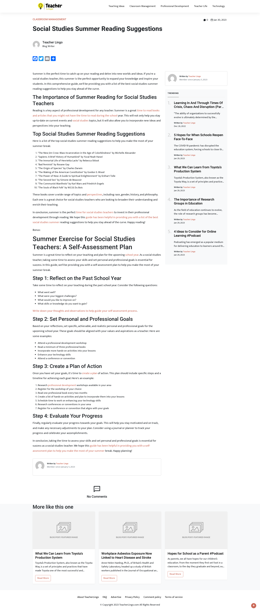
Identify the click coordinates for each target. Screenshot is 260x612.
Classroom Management (143, 6)
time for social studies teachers (94, 212)
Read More (43, 578)
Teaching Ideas (116, 6)
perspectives (94, 194)
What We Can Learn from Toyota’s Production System (198, 169)
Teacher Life (200, 6)
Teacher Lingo (62, 463)
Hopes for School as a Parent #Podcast (195, 554)
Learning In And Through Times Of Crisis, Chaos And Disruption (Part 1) (198, 107)
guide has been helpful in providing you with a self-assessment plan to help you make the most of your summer (91, 448)
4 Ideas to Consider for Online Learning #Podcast (195, 233)
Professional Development (175, 6)
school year (132, 254)
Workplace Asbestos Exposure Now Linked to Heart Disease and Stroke (126, 556)
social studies (80, 120)
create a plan (89, 373)
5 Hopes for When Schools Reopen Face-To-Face (198, 137)
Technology (218, 6)
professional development (62, 385)
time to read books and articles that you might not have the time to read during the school (96, 113)
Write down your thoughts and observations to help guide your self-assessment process (85, 310)
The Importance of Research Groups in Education (194, 201)
